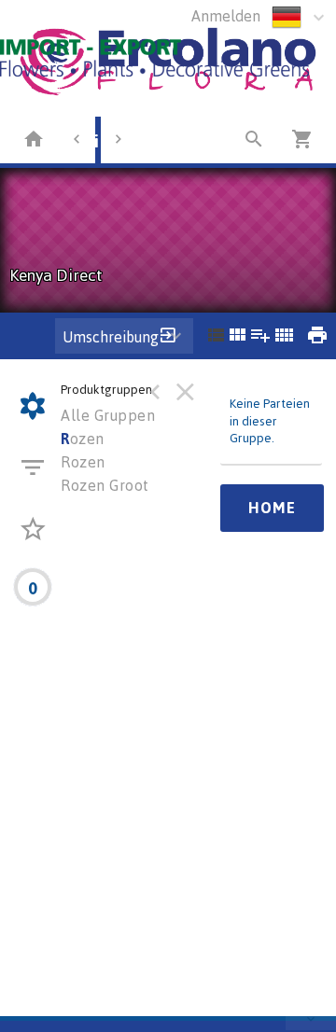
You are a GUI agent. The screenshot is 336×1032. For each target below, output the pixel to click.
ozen (83, 438)
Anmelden (225, 16)
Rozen (83, 462)
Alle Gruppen (108, 415)
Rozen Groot (105, 485)
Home (272, 507)
